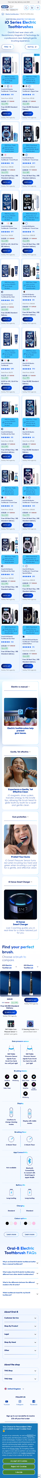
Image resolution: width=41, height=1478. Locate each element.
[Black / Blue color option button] (2, 429)
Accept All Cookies (18, 1461)
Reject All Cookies (19, 1466)
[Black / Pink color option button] (2, 292)
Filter (6, 47)
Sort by (31, 47)
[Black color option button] (2, 86)
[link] (32, 7)
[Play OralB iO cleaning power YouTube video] (20, 712)
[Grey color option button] (8, 86)
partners (30, 1435)
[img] (7, 1223)
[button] (20, 1263)
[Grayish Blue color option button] (26, 86)
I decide (18, 1472)
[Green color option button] (11, 223)
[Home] (3, 14)
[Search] (26, 7)
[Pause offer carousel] (38, 2)
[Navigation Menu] (38, 7)
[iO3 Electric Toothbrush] (9, 984)
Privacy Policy (14, 1448)
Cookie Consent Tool (28, 1453)
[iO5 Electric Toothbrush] (31, 984)
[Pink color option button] (11, 86)
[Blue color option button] (5, 86)
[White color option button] (33, 86)
